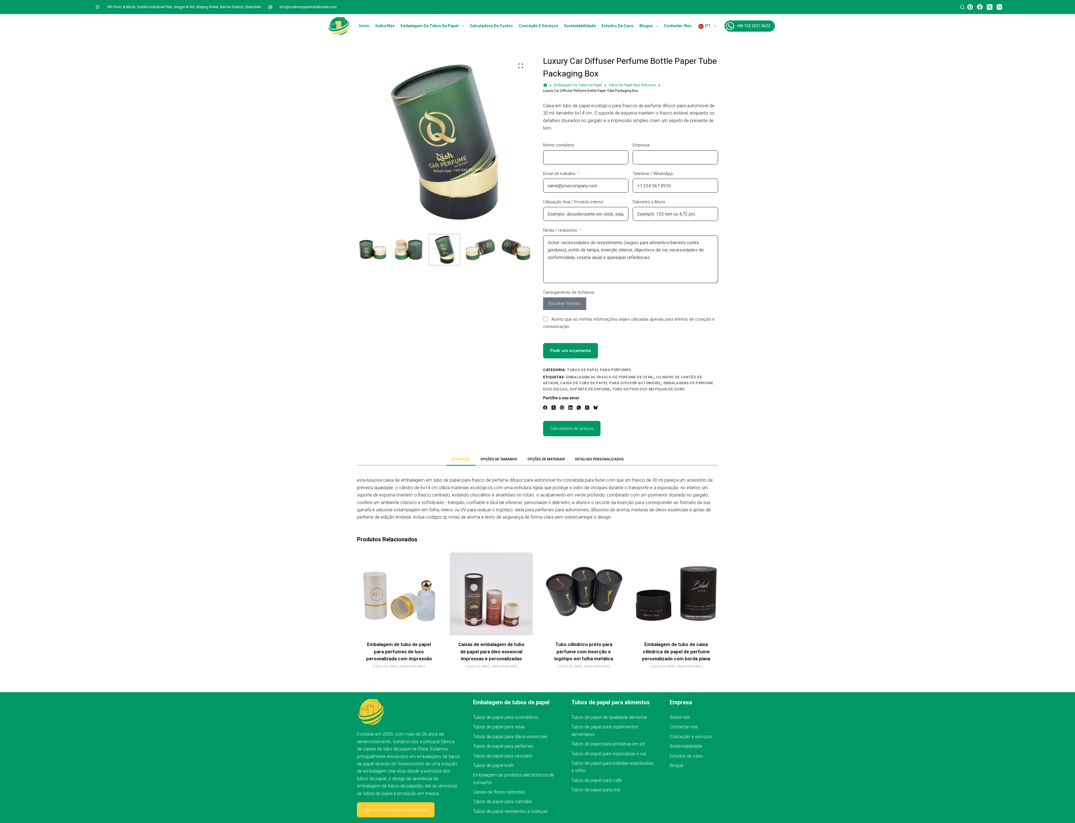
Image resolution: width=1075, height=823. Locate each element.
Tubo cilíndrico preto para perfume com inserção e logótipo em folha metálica (583, 651)
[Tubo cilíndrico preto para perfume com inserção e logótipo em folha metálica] (583, 593)
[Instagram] (999, 7)
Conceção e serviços (538, 26)
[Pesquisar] (962, 7)
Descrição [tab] (460, 459)
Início (364, 26)
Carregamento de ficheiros (568, 292)
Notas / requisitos (560, 230)
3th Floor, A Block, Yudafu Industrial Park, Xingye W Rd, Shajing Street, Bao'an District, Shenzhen (184, 7)
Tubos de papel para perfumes (599, 370)
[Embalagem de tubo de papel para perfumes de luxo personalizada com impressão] (398, 593)
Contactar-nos (678, 26)
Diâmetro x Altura (649, 201)
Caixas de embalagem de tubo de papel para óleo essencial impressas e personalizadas (491, 651)
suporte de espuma (590, 389)
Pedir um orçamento (570, 350)
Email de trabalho (559, 173)
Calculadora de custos (491, 26)
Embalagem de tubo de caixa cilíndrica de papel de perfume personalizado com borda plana (676, 651)
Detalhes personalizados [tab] (599, 459)
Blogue (646, 26)
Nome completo (558, 145)
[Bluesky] (595, 407)
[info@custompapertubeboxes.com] (270, 7)
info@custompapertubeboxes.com (308, 7)
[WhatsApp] (579, 407)
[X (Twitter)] (989, 7)
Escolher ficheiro (565, 303)
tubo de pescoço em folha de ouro (648, 389)
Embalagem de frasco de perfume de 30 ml (609, 377)
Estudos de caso (618, 26)
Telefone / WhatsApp (653, 173)
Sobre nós (385, 26)
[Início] (545, 85)
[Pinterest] (970, 7)
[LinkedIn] (570, 407)
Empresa (641, 145)
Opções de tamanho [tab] (498, 459)
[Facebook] (980, 7)
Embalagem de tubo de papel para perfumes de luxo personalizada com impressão (399, 651)
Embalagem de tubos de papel (430, 26)
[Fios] (587, 407)
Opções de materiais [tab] (546, 459)
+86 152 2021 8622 (753, 26)
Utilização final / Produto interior (573, 201)
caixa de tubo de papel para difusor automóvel (610, 383)
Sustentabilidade (580, 26)
